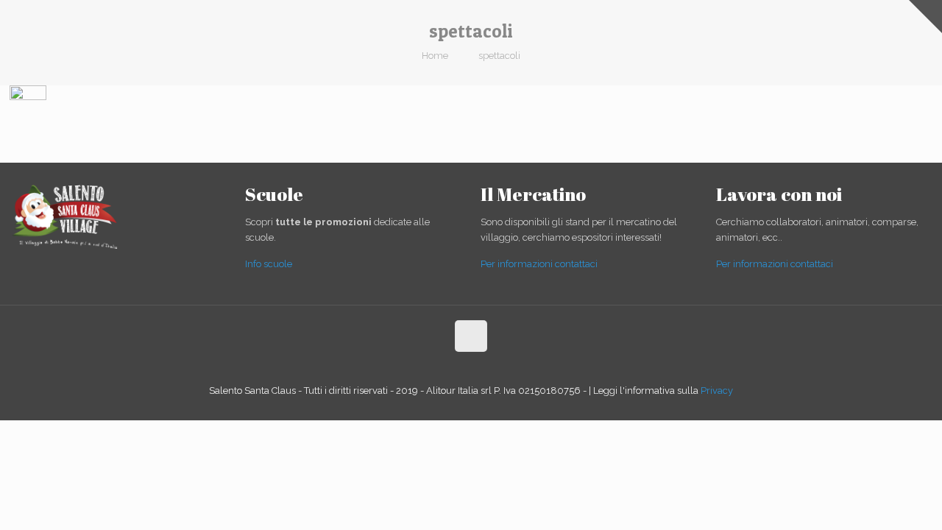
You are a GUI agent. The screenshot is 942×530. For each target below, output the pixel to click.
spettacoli (499, 55)
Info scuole (268, 263)
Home (435, 55)
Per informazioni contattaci (539, 263)
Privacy (717, 390)
